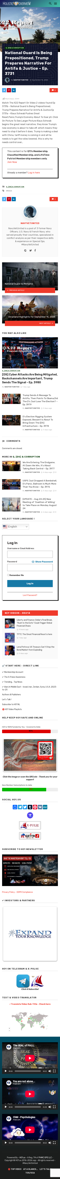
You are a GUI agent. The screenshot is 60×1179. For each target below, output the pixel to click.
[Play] (5, 1071)
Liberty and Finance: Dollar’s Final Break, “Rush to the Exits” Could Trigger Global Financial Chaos (34, 623)
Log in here (34, 172)
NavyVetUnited (21, 80)
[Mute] (49, 1071)
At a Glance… (30, 1169)
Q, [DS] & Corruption (15, 48)
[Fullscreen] (54, 1071)
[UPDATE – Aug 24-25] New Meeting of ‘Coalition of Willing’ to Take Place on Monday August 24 (40, 504)
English (12, 526)
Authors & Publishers (11, 694)
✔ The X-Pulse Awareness (13, 677)
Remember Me (16, 575)
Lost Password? (30, 595)
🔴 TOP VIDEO (14, 1169)
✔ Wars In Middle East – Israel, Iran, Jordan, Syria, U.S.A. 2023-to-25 (29, 688)
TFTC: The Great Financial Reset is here (34, 634)
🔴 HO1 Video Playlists (12, 709)
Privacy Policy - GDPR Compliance (17, 892)
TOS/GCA (30, 1173)
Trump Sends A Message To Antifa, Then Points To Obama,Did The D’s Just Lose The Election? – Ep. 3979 (40, 400)
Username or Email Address (20, 548)
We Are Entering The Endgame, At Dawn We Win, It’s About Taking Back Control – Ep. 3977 (39, 465)
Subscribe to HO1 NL (11, 704)
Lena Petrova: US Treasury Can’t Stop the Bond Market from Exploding (35, 648)
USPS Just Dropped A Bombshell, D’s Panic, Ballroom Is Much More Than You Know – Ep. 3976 (40, 483)
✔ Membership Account (12, 672)
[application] (30, 1058)
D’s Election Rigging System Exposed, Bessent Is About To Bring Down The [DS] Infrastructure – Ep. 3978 (38, 421)
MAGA (9, 191)
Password (12, 561)
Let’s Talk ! (6, 699)
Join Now (12, 162)
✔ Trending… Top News (12, 682)
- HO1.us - (22, 1157)
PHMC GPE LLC (45, 1157)
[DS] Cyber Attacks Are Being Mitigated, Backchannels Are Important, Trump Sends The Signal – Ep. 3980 (30, 378)
